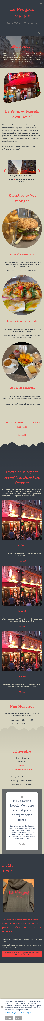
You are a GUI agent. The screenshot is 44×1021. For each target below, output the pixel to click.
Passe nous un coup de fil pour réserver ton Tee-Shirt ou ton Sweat (22, 954)
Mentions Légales (11, 1013)
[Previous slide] (5, 171)
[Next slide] (39, 171)
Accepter (22, 844)
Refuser (18, 1018)
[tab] (9, 179)
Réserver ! (22, 561)
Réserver (22, 627)
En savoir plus (26, 1013)
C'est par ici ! (22, 435)
